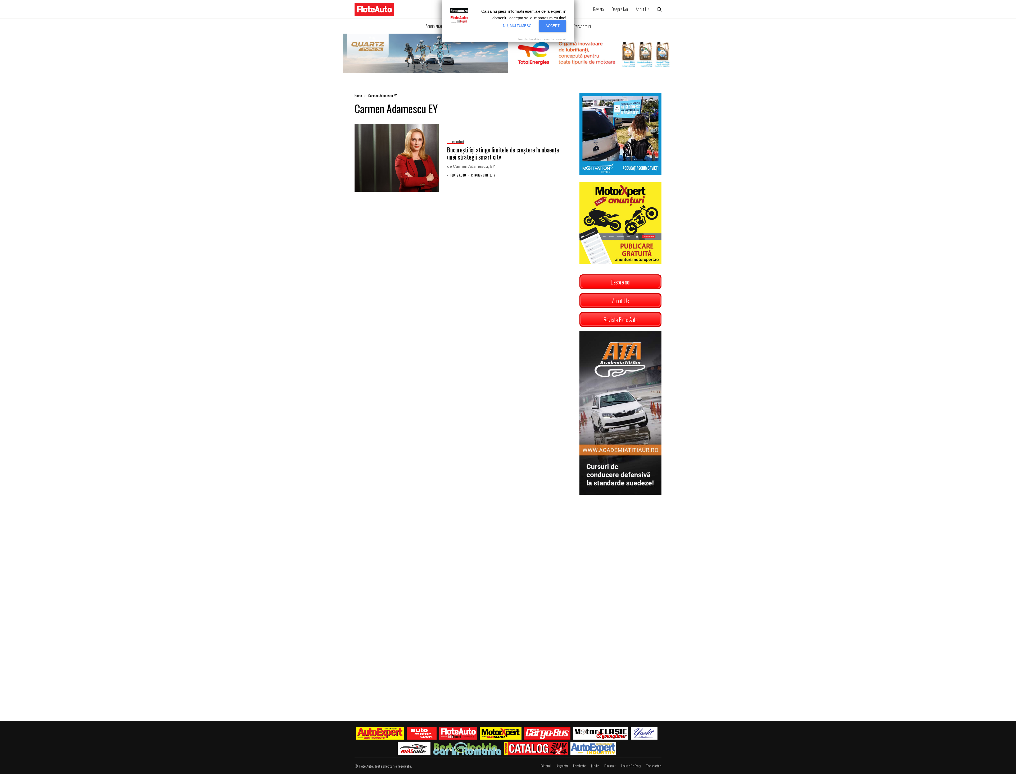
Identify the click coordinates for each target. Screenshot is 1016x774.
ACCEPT (553, 26)
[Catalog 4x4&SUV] (536, 748)
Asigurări (562, 766)
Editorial (546, 766)
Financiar (609, 766)
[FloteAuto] (458, 733)
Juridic (595, 766)
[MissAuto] (414, 748)
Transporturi (653, 766)
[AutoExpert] (380, 733)
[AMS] (422, 733)
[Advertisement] (620, 534)
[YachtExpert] (644, 733)
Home (358, 95)
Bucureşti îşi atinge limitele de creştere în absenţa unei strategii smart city (503, 153)
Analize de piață (631, 766)
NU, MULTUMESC (517, 26)
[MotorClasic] (600, 733)
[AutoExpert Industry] (593, 748)
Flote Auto (458, 175)
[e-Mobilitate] (467, 748)
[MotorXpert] (500, 733)
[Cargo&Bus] (547, 733)
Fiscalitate (579, 766)
